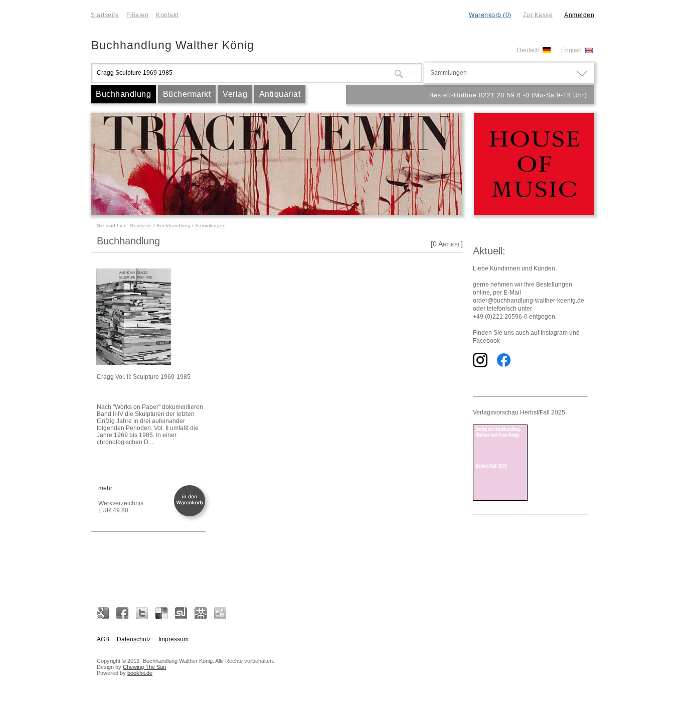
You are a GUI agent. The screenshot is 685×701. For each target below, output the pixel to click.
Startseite (105, 15)
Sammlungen (210, 225)
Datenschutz (134, 639)
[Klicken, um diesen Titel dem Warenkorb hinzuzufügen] (191, 515)
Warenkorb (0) (490, 15)
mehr (105, 488)
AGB (103, 639)
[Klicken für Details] (150, 317)
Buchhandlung (123, 94)
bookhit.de (139, 673)
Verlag (235, 94)
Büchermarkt (187, 94)
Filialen (137, 15)
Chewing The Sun (144, 667)
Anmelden (579, 15)
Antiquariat (280, 94)
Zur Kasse (538, 15)
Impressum (173, 639)
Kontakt (167, 15)
